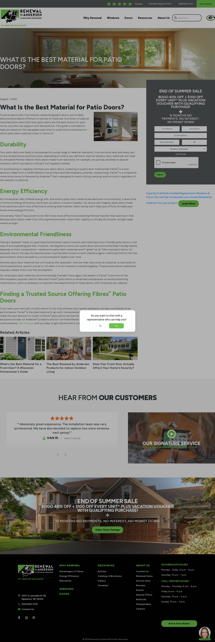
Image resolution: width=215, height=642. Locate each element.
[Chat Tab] (107, 321)
